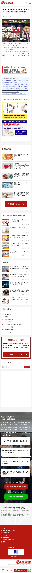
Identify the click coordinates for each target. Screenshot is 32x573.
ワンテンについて (6, 535)
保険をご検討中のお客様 (8, 530)
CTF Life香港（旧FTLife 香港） (13, 324)
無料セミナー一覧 (16, 354)
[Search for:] (13, 367)
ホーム (3, 528)
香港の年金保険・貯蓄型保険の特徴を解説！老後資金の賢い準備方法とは (21, 194)
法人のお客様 (5, 532)
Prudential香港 (8, 319)
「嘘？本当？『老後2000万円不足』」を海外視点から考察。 (21, 175)
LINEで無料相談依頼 (16, 496)
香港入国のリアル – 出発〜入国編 (20, 183)
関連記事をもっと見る (16, 204)
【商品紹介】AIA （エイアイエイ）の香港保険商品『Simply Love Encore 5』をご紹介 (21, 166)
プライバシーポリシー (7, 539)
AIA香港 (6, 316)
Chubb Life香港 (8, 329)
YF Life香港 (7, 332)
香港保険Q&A (5, 537)
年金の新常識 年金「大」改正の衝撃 (21, 155)
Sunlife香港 (7, 314)
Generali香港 (8, 322)
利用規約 (3, 542)
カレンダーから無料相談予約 (16, 486)
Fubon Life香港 (8, 327)
